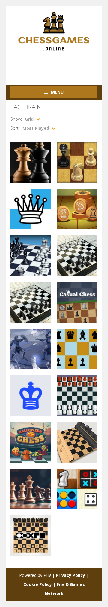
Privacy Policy (70, 575)
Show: (16, 119)
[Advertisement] (59, 64)
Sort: (15, 128)
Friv (47, 575)
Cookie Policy (37, 584)
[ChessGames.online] (54, 31)
